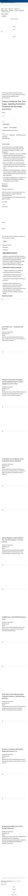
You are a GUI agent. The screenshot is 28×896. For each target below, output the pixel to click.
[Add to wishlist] (3, 343)
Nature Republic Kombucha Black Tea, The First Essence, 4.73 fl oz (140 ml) (12, 540)
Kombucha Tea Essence (13, 92)
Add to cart (6, 124)
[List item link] (14, 872)
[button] (3, 346)
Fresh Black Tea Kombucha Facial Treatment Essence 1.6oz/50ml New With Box (13, 696)
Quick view (3, 349)
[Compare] (3, 324)
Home (3, 92)
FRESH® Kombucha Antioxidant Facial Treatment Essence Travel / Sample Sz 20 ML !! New (12, 382)
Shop (6, 92)
